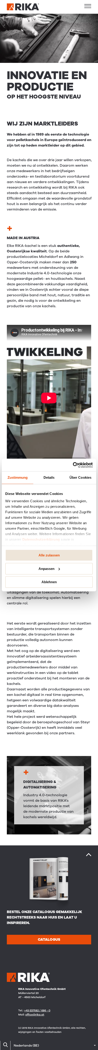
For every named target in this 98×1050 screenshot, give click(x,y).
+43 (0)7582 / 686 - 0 (37, 1010)
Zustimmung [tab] (18, 477)
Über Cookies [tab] (80, 477)
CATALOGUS (49, 939)
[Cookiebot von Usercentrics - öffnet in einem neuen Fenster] (73, 465)
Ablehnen (49, 582)
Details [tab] (49, 477)
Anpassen (46, 569)
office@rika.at (34, 1014)
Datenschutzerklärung (41, 539)
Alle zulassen (49, 555)
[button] (87, 6)
